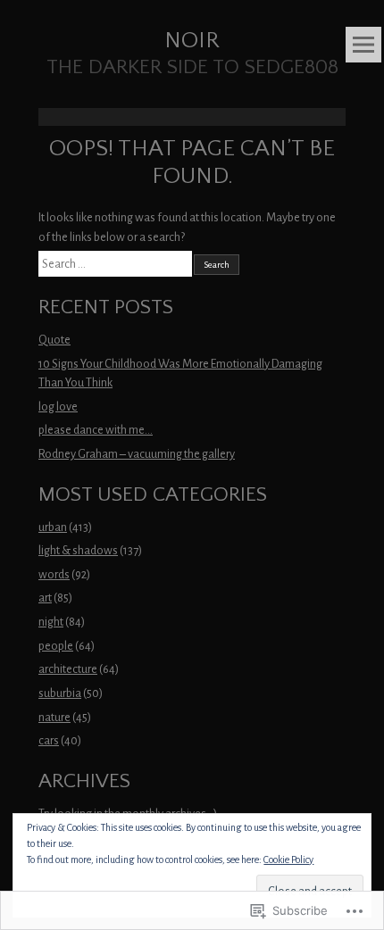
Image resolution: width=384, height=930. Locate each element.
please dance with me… (95, 429)
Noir (192, 41)
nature (54, 717)
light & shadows (78, 550)
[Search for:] (116, 263)
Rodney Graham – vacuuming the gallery (136, 454)
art (45, 597)
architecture (67, 669)
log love (58, 406)
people (55, 645)
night (50, 621)
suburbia (59, 693)
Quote (54, 339)
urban (52, 527)
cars (48, 740)
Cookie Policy (288, 859)
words (54, 574)
